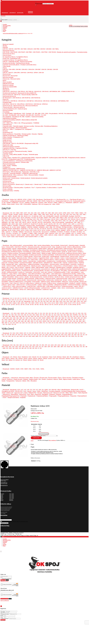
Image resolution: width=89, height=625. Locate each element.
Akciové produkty (7, 25)
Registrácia (5, 8)
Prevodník (5, 26)
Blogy (4, 31)
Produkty (5, 24)
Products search (38, 3)
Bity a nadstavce (19, 33)
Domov (4, 33)
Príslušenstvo (13, 33)
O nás (4, 29)
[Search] (35, 5)
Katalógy (5, 27)
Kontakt (4, 30)
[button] (70, 25)
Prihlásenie (5, 7)
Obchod (8, 33)
